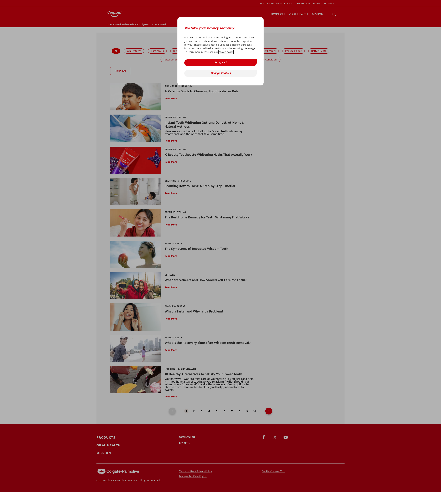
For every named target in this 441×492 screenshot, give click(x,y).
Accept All (220, 63)
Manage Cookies (221, 73)
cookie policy (226, 52)
